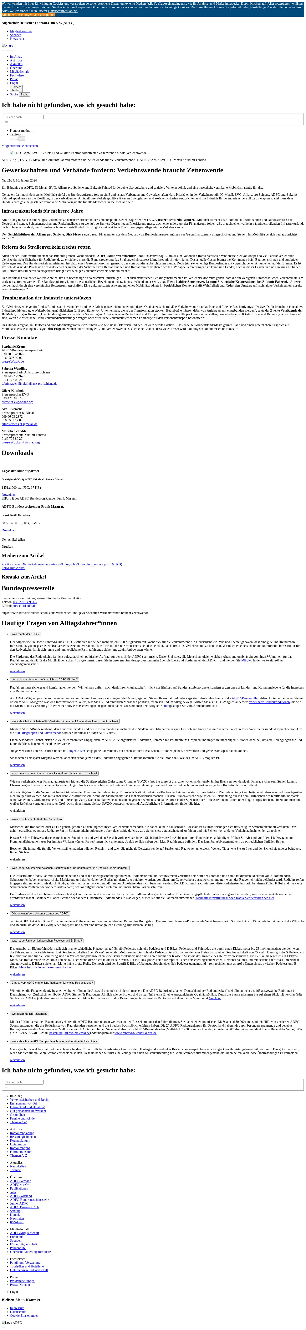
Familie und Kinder (23, 1118)
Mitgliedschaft (19, 71)
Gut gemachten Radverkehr (28, 1111)
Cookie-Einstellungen (24, 1315)
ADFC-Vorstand (21, 1196)
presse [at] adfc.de (24, 605)
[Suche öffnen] (7, 50)
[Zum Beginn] (3, 1327)
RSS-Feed (17, 1222)
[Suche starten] (6, 122)
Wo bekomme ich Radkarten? (29, 1013)
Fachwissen (17, 75)
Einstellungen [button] (23, 14)
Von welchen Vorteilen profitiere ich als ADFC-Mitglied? (45, 679)
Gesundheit (17, 1114)
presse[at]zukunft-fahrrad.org (21, 442)
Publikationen (19, 1188)
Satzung (15, 1211)
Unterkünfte (18, 1144)
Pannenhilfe (18, 1248)
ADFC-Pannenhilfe (244, 698)
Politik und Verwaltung (25, 1262)
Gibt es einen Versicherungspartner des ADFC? (40, 913)
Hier (165, 706)
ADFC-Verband (20, 1181)
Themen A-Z (18, 1122)
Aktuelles (16, 64)
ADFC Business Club (24, 1207)
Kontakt (15, 1214)
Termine (15, 1170)
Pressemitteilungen (22, 1281)
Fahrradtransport (21, 1151)
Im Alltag (16, 56)
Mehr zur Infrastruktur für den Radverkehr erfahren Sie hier (234, 898)
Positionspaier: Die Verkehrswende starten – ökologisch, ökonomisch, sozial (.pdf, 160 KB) (62, 564)
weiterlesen (17, 671)
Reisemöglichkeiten (23, 1136)
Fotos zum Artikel (13, 568)
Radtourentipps (20, 1148)
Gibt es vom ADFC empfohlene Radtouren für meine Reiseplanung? (52, 982)
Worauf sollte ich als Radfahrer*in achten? (37, 819)
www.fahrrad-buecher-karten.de (135, 1033)
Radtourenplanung (22, 1133)
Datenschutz (18, 1312)
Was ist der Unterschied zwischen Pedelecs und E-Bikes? (47, 940)
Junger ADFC (19, 1203)
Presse (14, 79)
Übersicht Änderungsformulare (30, 1252)
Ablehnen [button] (8, 14)
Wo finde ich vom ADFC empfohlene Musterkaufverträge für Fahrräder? (54, 1041)
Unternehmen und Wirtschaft (29, 1270)
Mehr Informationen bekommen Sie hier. (45, 967)
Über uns (16, 68)
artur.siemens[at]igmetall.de (19, 424)
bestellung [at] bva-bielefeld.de (69, 1033)
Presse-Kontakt (20, 1284)
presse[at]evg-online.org (17, 402)
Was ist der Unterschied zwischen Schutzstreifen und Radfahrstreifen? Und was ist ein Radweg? (70, 867)
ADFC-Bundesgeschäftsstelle (29, 1199)
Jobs (13, 1192)
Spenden (15, 35)
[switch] (32, 131)
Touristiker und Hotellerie (27, 1266)
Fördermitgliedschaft (23, 1244)
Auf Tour (16, 60)
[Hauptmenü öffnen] (11, 50)
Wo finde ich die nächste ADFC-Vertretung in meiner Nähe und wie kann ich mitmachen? (65, 721)
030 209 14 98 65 (25, 602)
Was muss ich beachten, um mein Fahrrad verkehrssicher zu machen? (54, 773)
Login (14, 83)
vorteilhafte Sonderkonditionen (269, 702)
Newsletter (17, 38)
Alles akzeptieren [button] (43, 14)
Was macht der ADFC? (25, 634)
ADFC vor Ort (20, 1184)
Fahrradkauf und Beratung (27, 1107)
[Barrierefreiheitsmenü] (3, 50)
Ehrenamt (16, 1237)
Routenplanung (20, 1140)
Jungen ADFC (76, 751)
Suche (14, 94)
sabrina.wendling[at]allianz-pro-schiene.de (29, 383)
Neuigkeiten (18, 1166)
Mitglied (247, 660)
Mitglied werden (21, 31)
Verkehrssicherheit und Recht (29, 1099)
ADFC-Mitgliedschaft (24, 1233)
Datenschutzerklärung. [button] (63, 11)
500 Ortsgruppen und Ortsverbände (38, 733)
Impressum (17, 1308)
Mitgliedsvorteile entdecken (20, 146)
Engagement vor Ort (23, 1103)
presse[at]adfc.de (13, 361)
